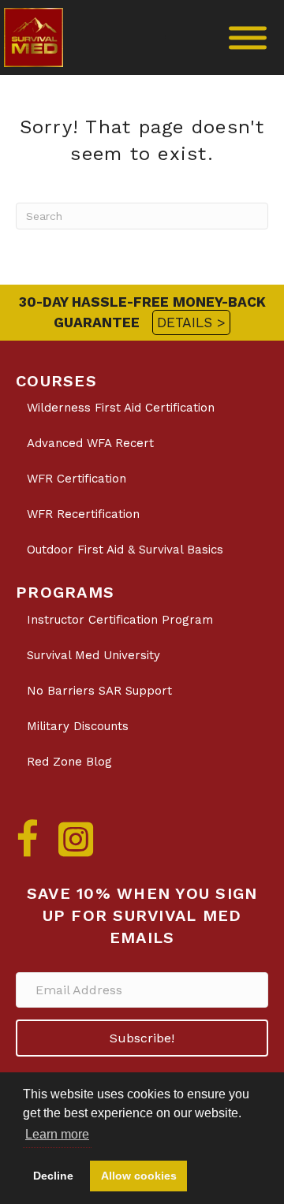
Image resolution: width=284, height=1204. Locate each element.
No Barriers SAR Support (99, 691)
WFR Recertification (83, 514)
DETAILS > (191, 322)
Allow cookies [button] (139, 1175)
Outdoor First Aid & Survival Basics (125, 549)
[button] (142, 1038)
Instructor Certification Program (120, 620)
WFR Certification (76, 479)
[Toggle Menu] (248, 37)
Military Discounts (78, 726)
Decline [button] (53, 1175)
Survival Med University (93, 655)
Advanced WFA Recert (90, 443)
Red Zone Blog (69, 762)
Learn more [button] (57, 1134)
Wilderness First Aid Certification (121, 408)
